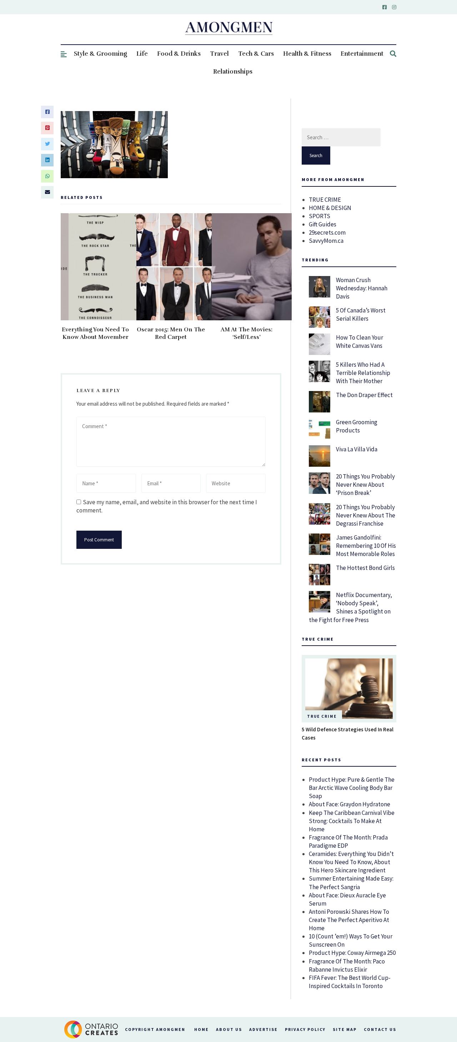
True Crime (322, 716)
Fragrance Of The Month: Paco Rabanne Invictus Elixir (347, 965)
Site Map (345, 1029)
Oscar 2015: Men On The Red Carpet (171, 333)
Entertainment (362, 53)
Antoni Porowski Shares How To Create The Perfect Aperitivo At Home (349, 920)
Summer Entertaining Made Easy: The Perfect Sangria (351, 883)
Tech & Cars (256, 53)
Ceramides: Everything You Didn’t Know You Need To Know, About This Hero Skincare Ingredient (351, 862)
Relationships (232, 71)
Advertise (263, 1029)
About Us (229, 1029)
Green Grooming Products (356, 426)
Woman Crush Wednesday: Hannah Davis (361, 288)
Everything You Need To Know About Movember (95, 333)
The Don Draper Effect (364, 395)
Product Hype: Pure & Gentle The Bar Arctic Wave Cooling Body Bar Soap (352, 788)
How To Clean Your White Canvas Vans (359, 342)
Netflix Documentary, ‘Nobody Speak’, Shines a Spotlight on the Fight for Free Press (350, 607)
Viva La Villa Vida (356, 449)
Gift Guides (322, 224)
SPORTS (319, 216)
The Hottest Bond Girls (365, 568)
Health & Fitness (307, 53)
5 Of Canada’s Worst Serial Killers (361, 314)
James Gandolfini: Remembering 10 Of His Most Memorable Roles (366, 545)
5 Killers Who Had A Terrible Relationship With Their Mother (363, 373)
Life (142, 53)
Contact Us (380, 1029)
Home (201, 1029)
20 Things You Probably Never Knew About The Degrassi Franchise (365, 515)
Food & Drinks (179, 53)
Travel (219, 53)
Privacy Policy (305, 1029)
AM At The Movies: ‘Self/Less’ (246, 333)
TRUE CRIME (325, 200)
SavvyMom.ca (326, 241)
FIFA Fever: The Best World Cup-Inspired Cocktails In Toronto (350, 982)
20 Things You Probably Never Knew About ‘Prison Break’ (365, 484)
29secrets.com (327, 232)
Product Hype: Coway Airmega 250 (352, 953)
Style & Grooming (100, 53)
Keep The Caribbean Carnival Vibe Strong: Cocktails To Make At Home (352, 821)
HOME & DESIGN (330, 208)
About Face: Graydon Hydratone (349, 804)
